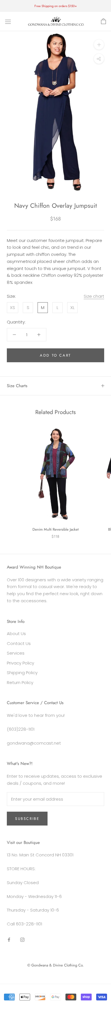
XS (12, 307)
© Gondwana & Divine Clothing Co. (55, 965)
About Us (16, 633)
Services (15, 653)
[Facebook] (9, 939)
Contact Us (19, 643)
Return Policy (20, 682)
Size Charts (17, 386)
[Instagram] (22, 939)
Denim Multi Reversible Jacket (55, 529)
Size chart (94, 296)
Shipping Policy (22, 673)
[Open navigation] (8, 21)
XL (72, 307)
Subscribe (27, 818)
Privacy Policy (20, 663)
